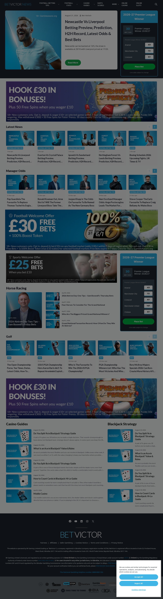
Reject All (139, 583)
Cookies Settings (139, 590)
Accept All (138, 577)
